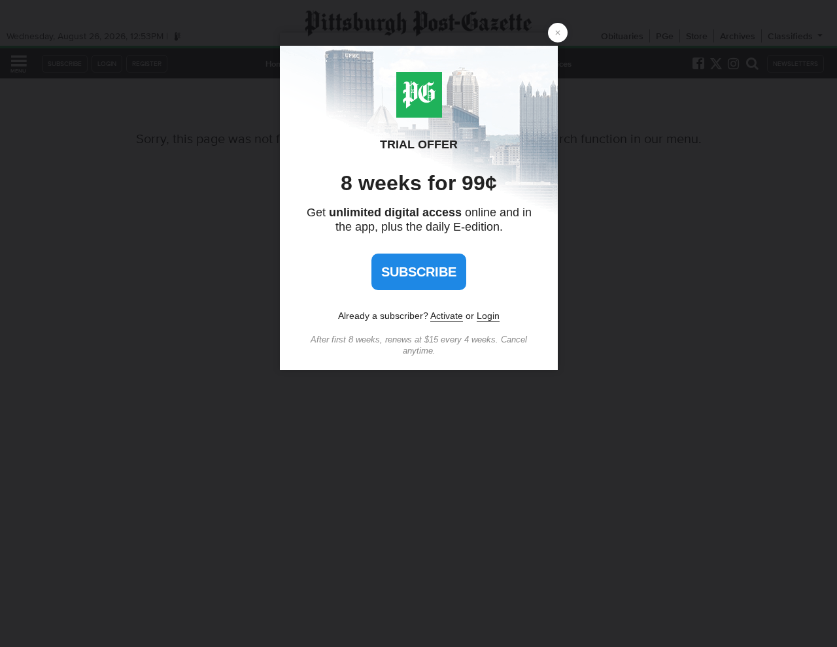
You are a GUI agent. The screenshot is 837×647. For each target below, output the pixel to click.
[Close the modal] (558, 32)
